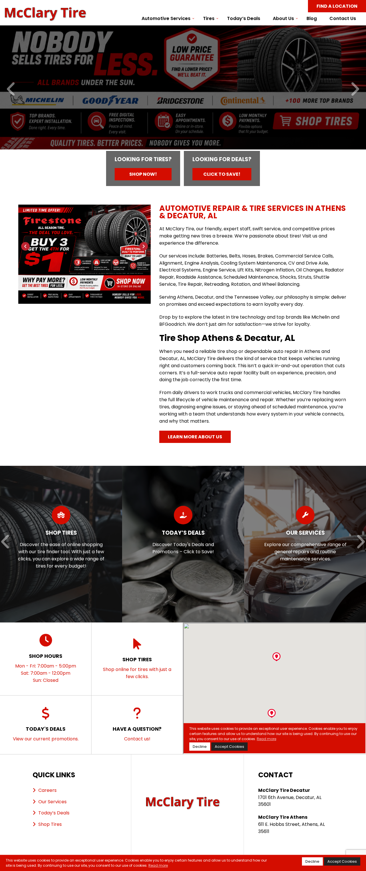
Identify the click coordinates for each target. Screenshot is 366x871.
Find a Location (337, 6)
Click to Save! (221, 174)
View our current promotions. (46, 733)
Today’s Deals (243, 18)
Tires (208, 18)
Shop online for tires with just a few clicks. (137, 668)
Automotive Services (166, 18)
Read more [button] (158, 865)
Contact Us (342, 18)
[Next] (354, 89)
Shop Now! (143, 174)
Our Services (52, 801)
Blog (312, 18)
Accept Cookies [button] (342, 861)
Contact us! (137, 733)
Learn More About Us (195, 436)
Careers (47, 790)
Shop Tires (50, 824)
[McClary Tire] (45, 10)
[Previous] (11, 89)
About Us (283, 18)
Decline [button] (312, 861)
